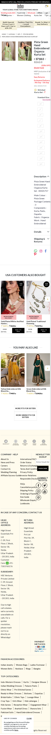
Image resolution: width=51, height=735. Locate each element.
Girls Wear (17, 701)
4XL (41, 142)
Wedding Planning (9, 472)
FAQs (22, 484)
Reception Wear (21, 705)
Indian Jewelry (7, 665)
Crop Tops (5, 701)
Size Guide (46, 99)
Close (29, 718)
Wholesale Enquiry (28, 500)
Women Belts (6, 668)
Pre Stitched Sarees (22, 689)
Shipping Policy (26, 490)
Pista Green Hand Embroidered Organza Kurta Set (20, 36)
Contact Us (5, 469)
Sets (19, 34)
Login (46, 13)
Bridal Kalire (6, 697)
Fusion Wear (6, 708)
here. (16, 730)
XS (41, 104)
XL (40, 126)
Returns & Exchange (29, 465)
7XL (41, 159)
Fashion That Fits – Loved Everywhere (25, 24)
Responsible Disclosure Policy (33, 478)
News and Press (8, 462)
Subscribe (42, 468)
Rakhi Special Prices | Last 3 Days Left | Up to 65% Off (8, 25)
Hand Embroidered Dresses (28, 712)
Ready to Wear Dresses (11, 693)
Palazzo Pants (31, 686)
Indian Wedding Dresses (11, 686)
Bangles (37, 668)
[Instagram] (38, 491)
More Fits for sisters (25, 408)
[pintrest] (38, 497)
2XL (41, 131)
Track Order (21, 13)
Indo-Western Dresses (11, 682)
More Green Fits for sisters (25, 416)
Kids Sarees (6, 705)
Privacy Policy (26, 472)
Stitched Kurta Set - (39, 91)
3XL (41, 137)
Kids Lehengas (31, 701)
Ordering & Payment (29, 493)
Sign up (3, 15)
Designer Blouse (39, 682)
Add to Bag (18, 330)
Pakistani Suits (7, 712)
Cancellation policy (28, 487)
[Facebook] (38, 485)
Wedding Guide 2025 (8, 13)
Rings (28, 668)
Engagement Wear (38, 705)
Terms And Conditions (29, 469)
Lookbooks (25, 503)
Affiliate (39, 13)
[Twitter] (44, 485)
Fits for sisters (28, 34)
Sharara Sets (35, 708)
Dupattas (39, 693)
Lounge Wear (33, 697)
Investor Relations (28, 475)
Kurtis (26, 682)
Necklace (19, 668)
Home (4, 34)
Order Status (25, 462)
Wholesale (31, 13)
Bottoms (28, 693)
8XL (41, 164)
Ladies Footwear (37, 665)
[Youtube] (44, 491)
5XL (41, 148)
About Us (5, 459)
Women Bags (21, 665)
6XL (41, 153)
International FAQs (28, 459)
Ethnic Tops (19, 697)
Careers (4, 465)
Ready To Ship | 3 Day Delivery (42, 23)
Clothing (11, 34)
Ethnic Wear (6, 689)
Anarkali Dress (21, 708)
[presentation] (3, 299)
